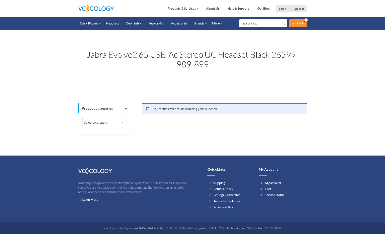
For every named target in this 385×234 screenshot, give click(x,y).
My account (273, 183)
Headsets (112, 23)
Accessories (179, 23)
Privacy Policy (223, 207)
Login (282, 8)
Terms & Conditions (226, 201)
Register (298, 8)
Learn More (90, 199)
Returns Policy (223, 189)
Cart (268, 189)
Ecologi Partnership (226, 195)
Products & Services (182, 8)
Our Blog (263, 8)
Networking (156, 23)
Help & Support (238, 8)
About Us (212, 8)
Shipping (219, 183)
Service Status (274, 195)
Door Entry (133, 23)
